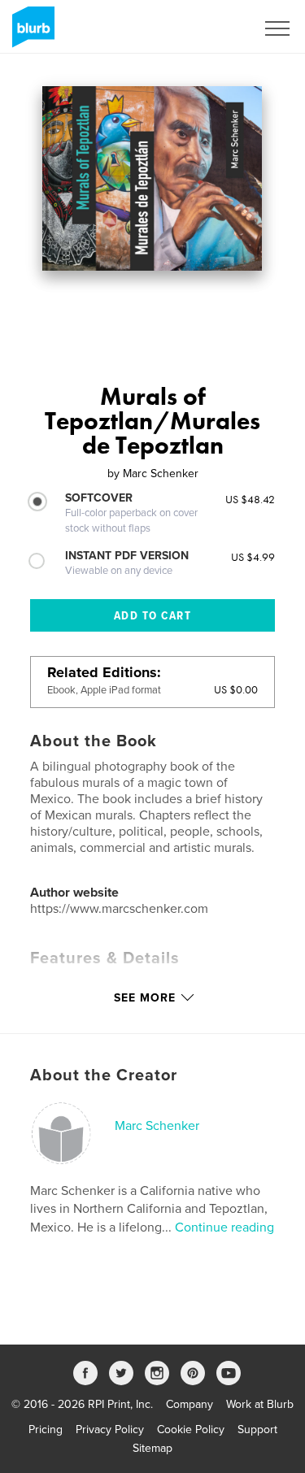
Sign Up (214, 28)
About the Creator (103, 1075)
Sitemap (152, 1448)
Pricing (45, 1429)
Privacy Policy (110, 1429)
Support (257, 1429)
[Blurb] (30, 33)
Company (189, 1404)
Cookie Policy (190, 1429)
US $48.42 (250, 499)
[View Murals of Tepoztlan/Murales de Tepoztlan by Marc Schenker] (152, 178)
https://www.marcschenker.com (119, 909)
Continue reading (224, 1227)
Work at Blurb (260, 1404)
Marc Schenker (157, 1126)
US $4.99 (253, 557)
